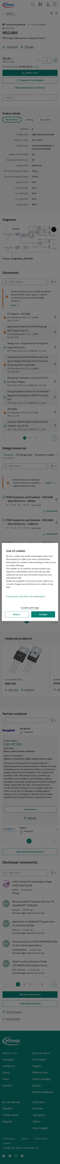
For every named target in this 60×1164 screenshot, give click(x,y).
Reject (17, 614)
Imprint (42, 596)
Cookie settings (30, 607)
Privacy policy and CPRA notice (20, 596)
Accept (43, 614)
